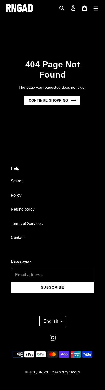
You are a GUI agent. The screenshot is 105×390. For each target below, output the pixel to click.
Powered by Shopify (65, 372)
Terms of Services (27, 223)
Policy (16, 195)
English (51, 321)
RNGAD (44, 372)
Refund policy (23, 209)
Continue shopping (48, 100)
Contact (17, 237)
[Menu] (96, 8)
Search (17, 181)
